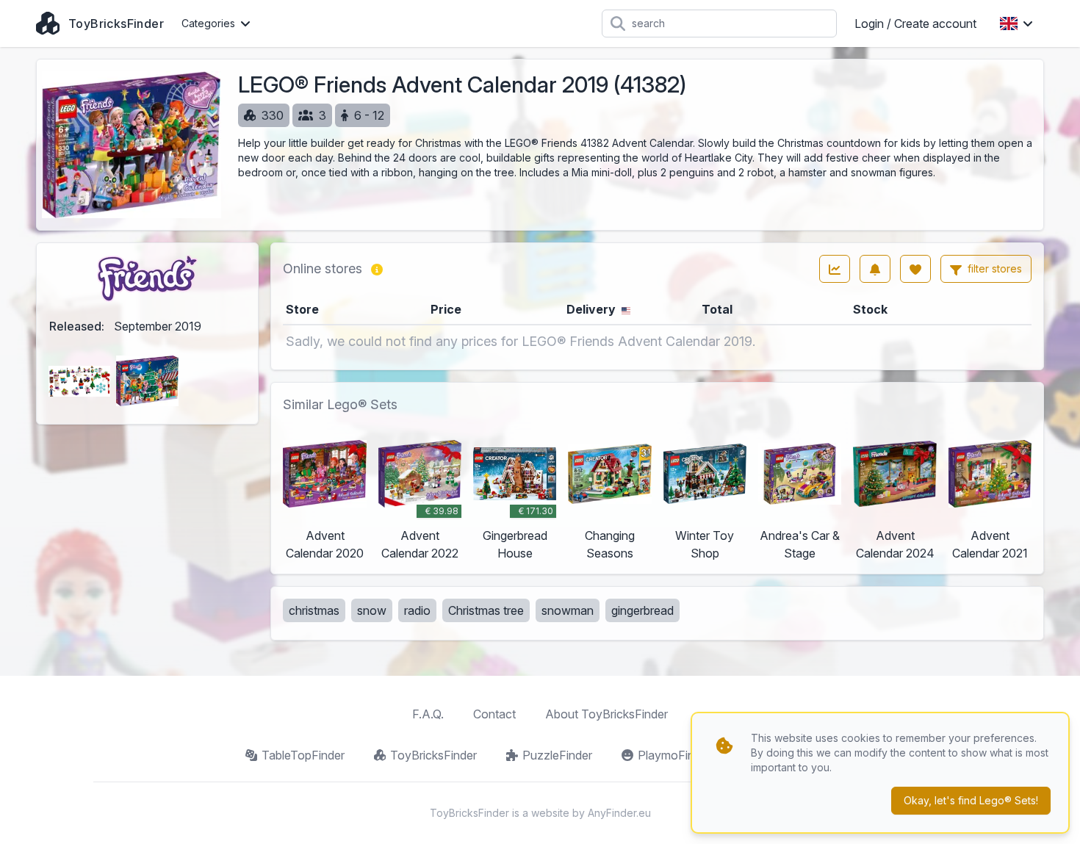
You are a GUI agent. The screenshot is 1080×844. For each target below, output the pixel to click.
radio (417, 610)
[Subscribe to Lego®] (875, 269)
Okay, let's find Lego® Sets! (971, 800)
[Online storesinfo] (377, 269)
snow (371, 610)
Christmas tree (486, 610)
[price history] (834, 269)
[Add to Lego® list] (915, 269)
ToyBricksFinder (433, 755)
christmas (314, 610)
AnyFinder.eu (619, 813)
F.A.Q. (428, 714)
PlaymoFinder (674, 755)
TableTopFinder (303, 755)
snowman (567, 610)
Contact (494, 714)
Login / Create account (915, 23)
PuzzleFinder (557, 755)
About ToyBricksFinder (606, 714)
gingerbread (642, 610)
